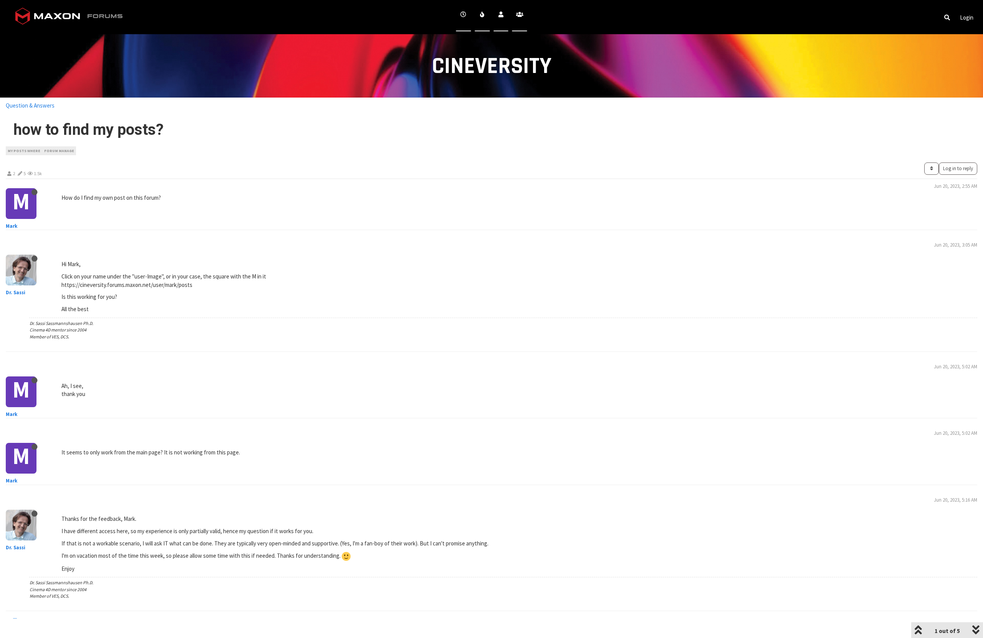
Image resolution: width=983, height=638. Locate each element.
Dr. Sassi (15, 292)
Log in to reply (958, 168)
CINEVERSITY (491, 66)
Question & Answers (30, 105)
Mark (11, 226)
